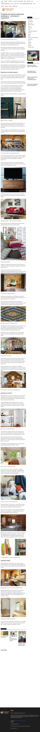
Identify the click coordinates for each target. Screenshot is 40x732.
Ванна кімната (20, 1)
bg (29, 726)
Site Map (12, 721)
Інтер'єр (11, 3)
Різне (32, 1)
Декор (25, 1)
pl (18, 726)
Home (2, 1)
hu (14, 726)
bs (26, 726)
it (16, 728)
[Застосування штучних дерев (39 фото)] (4, 633)
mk (19, 726)
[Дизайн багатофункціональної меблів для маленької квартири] (13, 634)
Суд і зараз (15, 1)
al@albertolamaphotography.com (20, 720)
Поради (10, 6)
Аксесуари (5, 1)
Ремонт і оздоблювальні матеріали (26, 3)
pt (13, 728)
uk (27, 726)
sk (22, 726)
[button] (38, 1)
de (12, 728)
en (11, 726)
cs (17, 726)
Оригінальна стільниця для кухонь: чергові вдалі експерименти (22, 644)
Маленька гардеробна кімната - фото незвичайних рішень (32, 78)
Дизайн (6, 6)
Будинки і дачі (14, 6)
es (15, 728)
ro (21, 726)
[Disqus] (13, 664)
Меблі (18, 3)
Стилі (34, 3)
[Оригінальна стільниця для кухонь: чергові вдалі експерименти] (22, 637)
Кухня (15, 3)
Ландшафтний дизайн (5, 3)
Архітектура (10, 1)
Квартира (28, 1)
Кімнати (2, 6)
